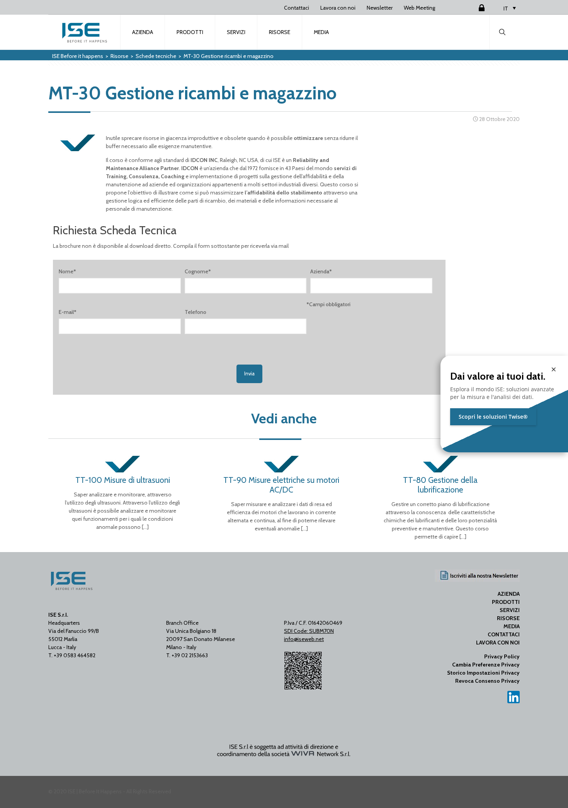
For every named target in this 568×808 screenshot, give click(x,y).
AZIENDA (509, 593)
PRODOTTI (506, 601)
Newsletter (380, 7)
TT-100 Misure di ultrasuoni (122, 480)
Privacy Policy (502, 656)
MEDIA (511, 626)
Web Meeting (419, 7)
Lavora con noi (337, 7)
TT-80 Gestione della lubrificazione (440, 484)
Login (472, 7)
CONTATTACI (504, 634)
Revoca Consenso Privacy (487, 680)
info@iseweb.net (304, 639)
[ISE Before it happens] (85, 32)
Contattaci (296, 7)
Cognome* (198, 271)
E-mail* (68, 312)
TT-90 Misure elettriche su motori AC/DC (281, 484)
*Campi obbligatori (328, 304)
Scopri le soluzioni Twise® (493, 416)
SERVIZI (510, 610)
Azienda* (321, 271)
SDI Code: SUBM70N (309, 630)
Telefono (195, 312)
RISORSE (508, 618)
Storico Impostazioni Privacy (483, 672)
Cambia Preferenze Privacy (486, 664)
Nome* (67, 271)
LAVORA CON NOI (498, 642)
